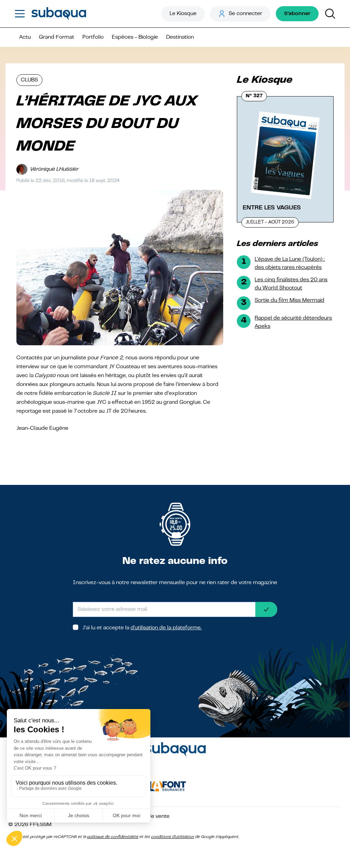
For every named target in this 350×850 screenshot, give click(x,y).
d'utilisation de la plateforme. (166, 628)
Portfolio (93, 37)
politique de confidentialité (112, 837)
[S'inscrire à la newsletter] (266, 609)
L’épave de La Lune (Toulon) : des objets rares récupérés (290, 263)
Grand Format (56, 37)
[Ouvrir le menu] (20, 14)
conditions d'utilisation (172, 837)
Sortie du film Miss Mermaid (289, 300)
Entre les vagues (272, 208)
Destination (180, 37)
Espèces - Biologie (135, 37)
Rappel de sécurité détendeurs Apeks (293, 322)
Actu (25, 37)
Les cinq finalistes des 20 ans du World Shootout (291, 284)
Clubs (29, 80)
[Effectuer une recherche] (330, 14)
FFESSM (41, 824)
